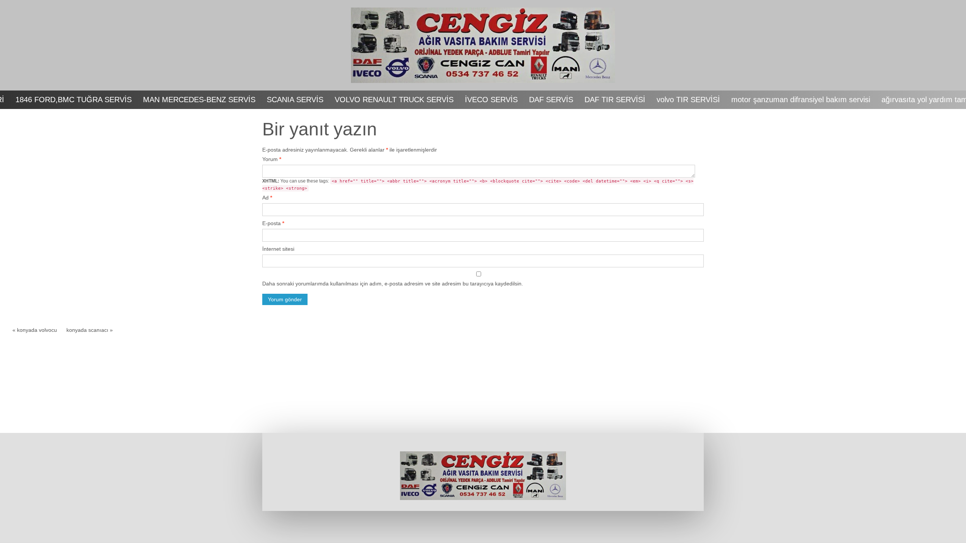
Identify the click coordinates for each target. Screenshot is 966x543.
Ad (267, 198)
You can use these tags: (478, 184)
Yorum (271, 159)
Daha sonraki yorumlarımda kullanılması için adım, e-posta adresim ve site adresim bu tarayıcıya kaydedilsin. (392, 284)
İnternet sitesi (278, 249)
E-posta (273, 223)
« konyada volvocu (34, 330)
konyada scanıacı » (89, 330)
